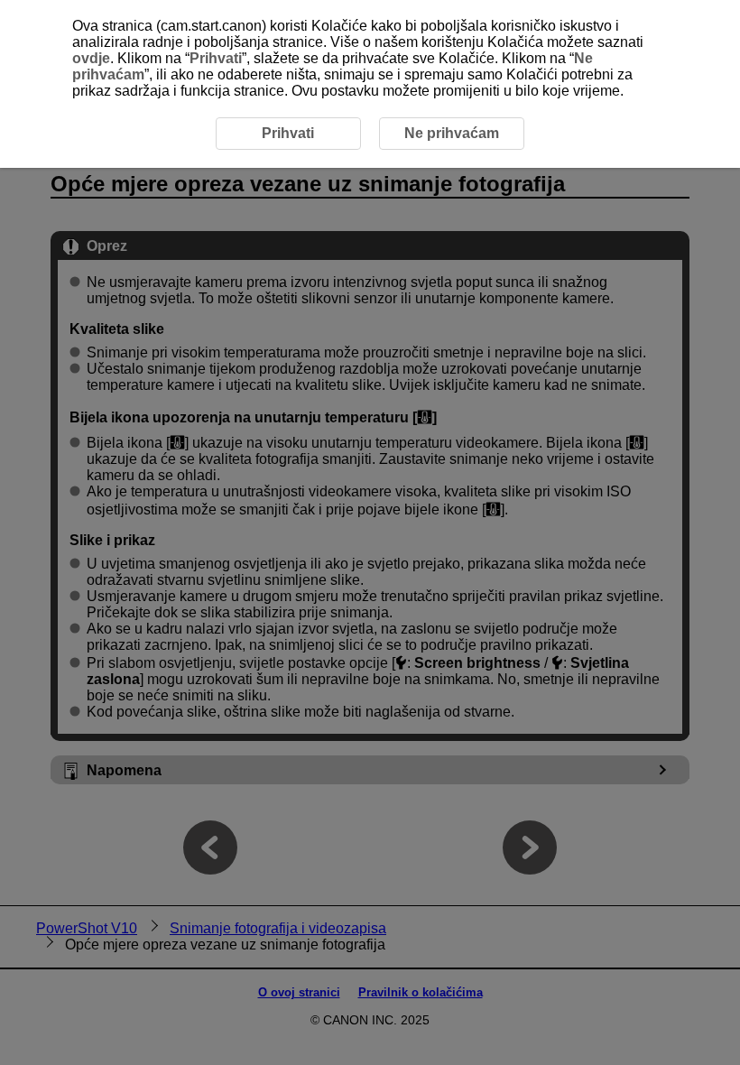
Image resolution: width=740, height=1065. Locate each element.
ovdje (91, 58)
